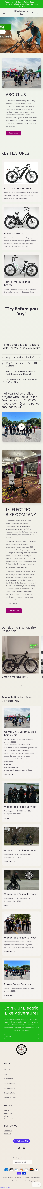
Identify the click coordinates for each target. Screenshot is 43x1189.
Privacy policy (10, 1181)
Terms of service (21, 1181)
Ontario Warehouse (14, 676)
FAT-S (6, 995)
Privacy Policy (9, 1084)
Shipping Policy (10, 1093)
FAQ (5, 1074)
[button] (4, 12)
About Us (8, 1113)
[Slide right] (26, 686)
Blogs (6, 1116)
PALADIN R (8, 862)
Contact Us (8, 1079)
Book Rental (5, 1187)
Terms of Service (11, 1098)
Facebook (8, 1131)
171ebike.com (12, 1177)
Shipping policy (34, 1181)
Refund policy (35, 1177)
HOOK (6, 818)
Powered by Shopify (23, 1177)
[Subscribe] (36, 1036)
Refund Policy (9, 1088)
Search (7, 1069)
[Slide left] (17, 686)
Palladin (7, 774)
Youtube (7, 1133)
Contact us (14, 610)
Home (6, 1110)
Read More (13, 133)
